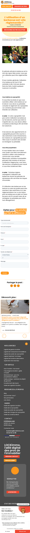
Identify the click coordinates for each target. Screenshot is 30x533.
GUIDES (7, 403)
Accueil (4, 38)
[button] (27, 2)
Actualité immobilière (12, 38)
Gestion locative (6, 315)
